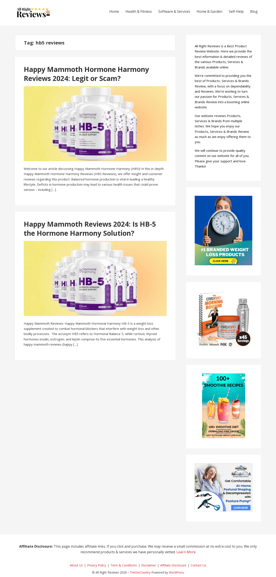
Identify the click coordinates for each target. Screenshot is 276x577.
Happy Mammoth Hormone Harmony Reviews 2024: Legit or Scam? (86, 74)
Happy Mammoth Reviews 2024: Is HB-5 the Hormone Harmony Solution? (90, 228)
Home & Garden (209, 11)
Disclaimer (148, 565)
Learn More (186, 552)
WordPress (176, 572)
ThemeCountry (140, 572)
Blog (254, 11)
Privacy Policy (96, 565)
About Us (76, 565)
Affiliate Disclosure (173, 565)
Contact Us (198, 565)
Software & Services (174, 11)
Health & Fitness (138, 11)
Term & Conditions (123, 565)
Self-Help (236, 11)
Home (114, 11)
